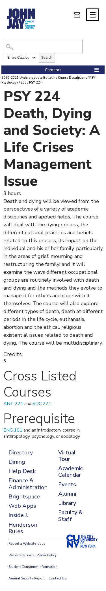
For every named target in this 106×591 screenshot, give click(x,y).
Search (46, 58)
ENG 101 (12, 430)
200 (24, 82)
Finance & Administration (27, 484)
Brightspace (24, 496)
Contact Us (57, 578)
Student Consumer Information (32, 566)
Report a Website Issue (26, 543)
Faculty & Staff (70, 516)
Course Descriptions (72, 78)
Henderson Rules (22, 528)
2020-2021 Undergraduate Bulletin (28, 78)
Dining (16, 462)
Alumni (67, 494)
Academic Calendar (70, 472)
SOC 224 (42, 403)
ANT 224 (13, 403)
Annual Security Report (26, 578)
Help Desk (22, 471)
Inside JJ (18, 515)
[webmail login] (77, 14)
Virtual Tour (67, 456)
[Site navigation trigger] (92, 14)
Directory (20, 452)
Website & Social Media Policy (32, 555)
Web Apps (22, 506)
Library (67, 503)
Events (67, 484)
